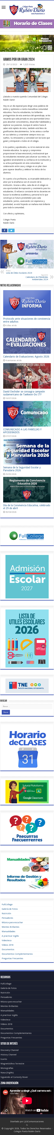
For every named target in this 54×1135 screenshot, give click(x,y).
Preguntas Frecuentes (12, 958)
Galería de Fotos (10, 909)
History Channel (8, 1054)
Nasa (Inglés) (7, 1072)
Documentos (8, 949)
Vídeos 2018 (7, 945)
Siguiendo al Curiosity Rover (14, 1077)
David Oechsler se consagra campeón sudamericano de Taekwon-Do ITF (24, 393)
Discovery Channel (10, 1050)
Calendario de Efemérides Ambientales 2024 (37, 277)
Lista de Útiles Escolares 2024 (19, 272)
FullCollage (7, 904)
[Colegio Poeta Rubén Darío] (27, 9)
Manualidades (8, 931)
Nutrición (6, 913)
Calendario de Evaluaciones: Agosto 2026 (26, 356)
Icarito (4, 1059)
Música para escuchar (12, 922)
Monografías (7, 1068)
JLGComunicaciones (34, 1121)
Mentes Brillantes (10, 927)
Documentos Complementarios (17, 954)
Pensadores (7, 918)
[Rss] (27, 1125)
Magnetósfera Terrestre (12, 1063)
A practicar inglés (10, 936)
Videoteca (6, 940)
